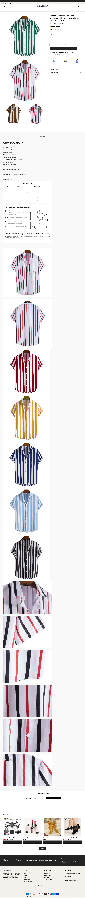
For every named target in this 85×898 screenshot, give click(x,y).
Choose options (12, 841)
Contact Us (47, 873)
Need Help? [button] (69, 871)
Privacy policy (46, 896)
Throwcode (34, 896)
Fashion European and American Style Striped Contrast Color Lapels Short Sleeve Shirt (24, 13)
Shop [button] (25, 871)
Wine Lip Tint (26, 837)
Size (50, 37)
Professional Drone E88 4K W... (10, 837)
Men (25, 873)
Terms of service (54, 896)
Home (4, 13)
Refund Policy (47, 877)
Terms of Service (48, 879)
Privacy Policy (47, 875)
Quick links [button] (48, 871)
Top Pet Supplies (28, 881)
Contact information (61, 896)
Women (25, 875)
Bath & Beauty (27, 879)
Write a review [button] (53, 798)
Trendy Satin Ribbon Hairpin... (50, 837)
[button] (4, 6)
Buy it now (63, 48)
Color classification (53, 32)
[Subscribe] (81, 858)
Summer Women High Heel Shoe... (71, 837)
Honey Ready (25, 896)
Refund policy (40, 896)
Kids (25, 877)
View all (42, 848)
